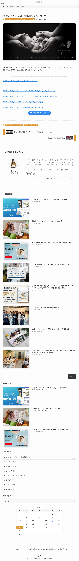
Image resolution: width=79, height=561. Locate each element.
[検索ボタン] (76, 2)
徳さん (13, 171)
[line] (41, 556)
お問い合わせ (63, 549)
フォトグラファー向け (28, 19)
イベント (11, 462)
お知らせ (11, 466)
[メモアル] (39, 2)
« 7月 (18, 534)
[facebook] (30, 173)
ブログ (10, 480)
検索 (72, 377)
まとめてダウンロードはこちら (39, 113)
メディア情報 (12, 484)
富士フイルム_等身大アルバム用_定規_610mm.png (20, 81)
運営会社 (53, 549)
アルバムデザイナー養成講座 (13, 19)
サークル (10, 471)
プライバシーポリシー (19, 549)
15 (52, 521)
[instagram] (34, 173)
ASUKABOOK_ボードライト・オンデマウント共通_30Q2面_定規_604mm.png (30, 96)
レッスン (10, 489)
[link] (27, 173)
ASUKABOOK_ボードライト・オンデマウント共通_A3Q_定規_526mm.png (29, 91)
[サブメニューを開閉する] (73, 457)
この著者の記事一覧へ (49, 178)
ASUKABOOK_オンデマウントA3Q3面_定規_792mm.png (23, 102)
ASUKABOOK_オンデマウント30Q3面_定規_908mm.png (23, 107)
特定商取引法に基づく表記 (39, 549)
